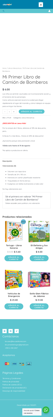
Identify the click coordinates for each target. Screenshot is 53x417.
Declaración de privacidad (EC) (14, 388)
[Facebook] (11, 331)
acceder (14, 203)
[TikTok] (17, 331)
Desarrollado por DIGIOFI (26, 405)
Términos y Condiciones (11, 378)
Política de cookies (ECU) (12, 385)
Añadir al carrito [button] (13, 258)
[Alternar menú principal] (48, 4)
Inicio (4, 68)
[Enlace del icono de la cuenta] (49, 11)
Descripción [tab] (7, 161)
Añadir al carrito (31, 111)
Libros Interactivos (14, 68)
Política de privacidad (10, 381)
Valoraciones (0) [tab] (9, 166)
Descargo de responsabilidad (13, 391)
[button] (3, 11)
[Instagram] (4, 331)
